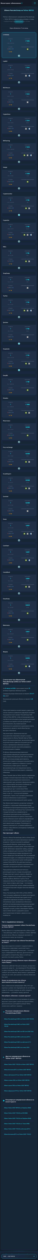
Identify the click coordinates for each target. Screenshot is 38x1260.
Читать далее (19, 21)
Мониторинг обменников (11, 3)
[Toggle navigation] (34, 3)
